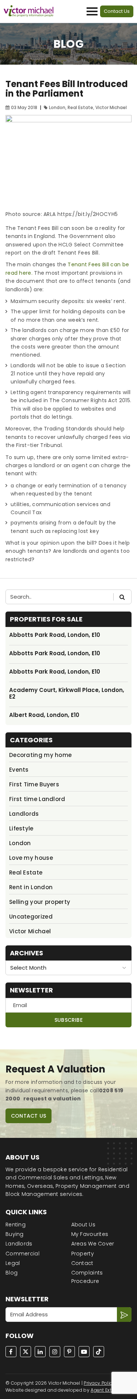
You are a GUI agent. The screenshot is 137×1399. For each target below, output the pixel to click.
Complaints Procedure (87, 1276)
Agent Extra (103, 1390)
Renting (15, 1224)
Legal (12, 1263)
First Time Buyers (34, 784)
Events (19, 770)
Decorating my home (40, 755)
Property (82, 1253)
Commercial (22, 1253)
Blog (11, 1272)
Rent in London (31, 887)
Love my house (31, 858)
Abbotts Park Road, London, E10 (54, 635)
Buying (14, 1234)
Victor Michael (30, 931)
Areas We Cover (92, 1243)
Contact (82, 1263)
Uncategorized (31, 916)
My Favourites (90, 1234)
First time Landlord (37, 799)
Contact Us (117, 11)
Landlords (24, 814)
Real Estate (25, 872)
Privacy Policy (99, 1383)
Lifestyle (21, 828)
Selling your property (39, 902)
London (20, 843)
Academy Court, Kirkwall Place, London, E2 (66, 693)
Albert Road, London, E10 (44, 715)
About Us (83, 1224)
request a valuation (52, 1098)
